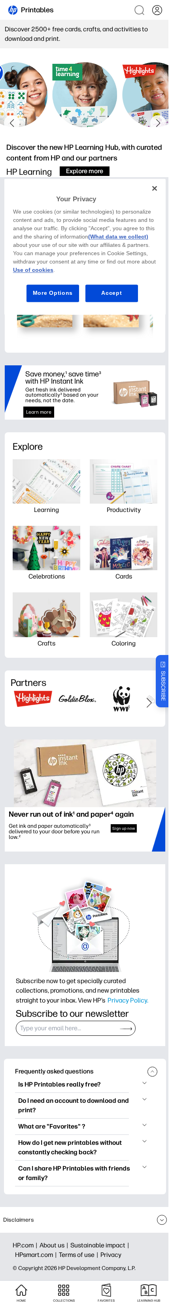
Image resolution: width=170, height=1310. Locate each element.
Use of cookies (33, 270)
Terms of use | (79, 1254)
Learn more (38, 412)
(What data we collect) (118, 237)
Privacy (110, 1254)
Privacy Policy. (128, 1000)
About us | (55, 1245)
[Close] (154, 188)
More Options (53, 293)
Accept (111, 293)
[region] (85, 247)
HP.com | (26, 1245)
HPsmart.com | (37, 1254)
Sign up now (123, 828)
